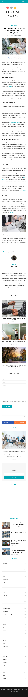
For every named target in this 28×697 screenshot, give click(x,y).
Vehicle (4, 678)
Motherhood (5, 637)
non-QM (10, 86)
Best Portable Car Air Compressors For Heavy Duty (14, 600)
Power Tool (14, 596)
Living (4, 633)
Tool (14, 567)
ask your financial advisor (14, 122)
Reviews (4, 665)
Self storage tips (6, 668)
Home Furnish (5, 611)
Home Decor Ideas (6, 608)
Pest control (5, 646)
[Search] (21, 1)
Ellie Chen (14, 266)
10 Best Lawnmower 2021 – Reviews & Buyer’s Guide (14, 512)
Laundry (4, 630)
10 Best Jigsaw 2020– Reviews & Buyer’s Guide (14, 571)
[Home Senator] (14, 11)
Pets (4, 649)
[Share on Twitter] (12, 57)
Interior (4, 624)
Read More (14, 459)
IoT (3, 627)
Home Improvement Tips (8, 614)
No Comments (17, 35)
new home (12, 212)
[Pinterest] (16, 57)
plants (4, 653)
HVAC (4, 621)
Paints (4, 643)
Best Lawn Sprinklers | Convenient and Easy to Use (14, 541)
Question (5, 659)
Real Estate (14, 25)
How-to (4, 617)
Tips (4, 672)
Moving (4, 640)
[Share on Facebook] (8, 57)
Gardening (14, 509)
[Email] (19, 57)
